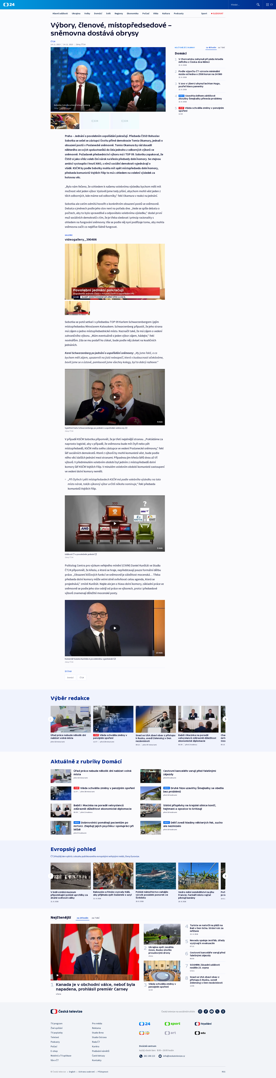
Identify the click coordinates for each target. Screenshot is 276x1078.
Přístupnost (103, 1071)
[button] (115, 397)
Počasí (145, 13)
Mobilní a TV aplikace (61, 1055)
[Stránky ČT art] (170, 1032)
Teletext (55, 1037)
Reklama (96, 1028)
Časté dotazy (98, 1055)
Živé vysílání (56, 1028)
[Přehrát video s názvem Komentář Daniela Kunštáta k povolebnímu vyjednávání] (115, 628)
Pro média (97, 1023)
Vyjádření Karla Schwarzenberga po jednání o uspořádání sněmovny (95, 428)
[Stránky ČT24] (144, 1023)
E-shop (54, 1051)
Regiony (119, 13)
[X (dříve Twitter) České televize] (217, 1011)
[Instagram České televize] (200, 1011)
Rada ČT (96, 1041)
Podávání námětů (100, 1051)
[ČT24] (9, 4)
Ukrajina (76, 13)
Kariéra (95, 1046)
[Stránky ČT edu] (200, 1032)
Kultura (166, 13)
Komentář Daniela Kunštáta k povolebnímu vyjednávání (89, 659)
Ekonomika (132, 13)
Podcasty (179, 13)
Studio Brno (98, 1032)
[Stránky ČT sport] (172, 1023)
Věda (155, 13)
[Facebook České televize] (206, 1011)
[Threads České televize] (223, 1011)
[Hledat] (258, 4)
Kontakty (96, 1060)
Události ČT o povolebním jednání (79, 554)
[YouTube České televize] (211, 1011)
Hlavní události (60, 13)
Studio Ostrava (99, 1037)
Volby (87, 13)
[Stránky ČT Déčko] (144, 1032)
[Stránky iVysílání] (203, 1023)
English (72, 1071)
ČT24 (53, 41)
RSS (223, 1071)
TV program (56, 1023)
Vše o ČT (55, 1060)
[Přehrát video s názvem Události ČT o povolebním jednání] (115, 523)
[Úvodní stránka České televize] (67, 1011)
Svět (108, 13)
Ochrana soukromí (86, 1071)
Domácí (98, 13)
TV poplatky (57, 1032)
